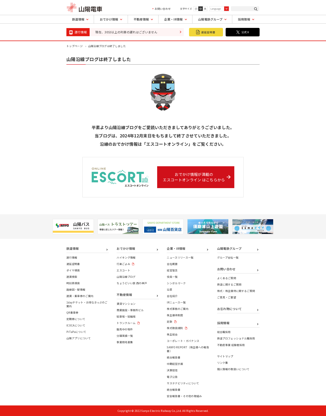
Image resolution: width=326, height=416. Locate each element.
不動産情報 (141, 19)
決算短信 (172, 370)
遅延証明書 (73, 264)
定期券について (75, 319)
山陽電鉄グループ (210, 19)
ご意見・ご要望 (226, 297)
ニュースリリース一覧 (180, 257)
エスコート (123, 270)
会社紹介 (172, 296)
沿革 (169, 289)
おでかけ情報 (109, 19)
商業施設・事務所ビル (130, 310)
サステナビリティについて (183, 383)
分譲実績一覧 (125, 336)
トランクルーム (126, 323)
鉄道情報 (78, 19)
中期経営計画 (175, 364)
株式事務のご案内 (177, 309)
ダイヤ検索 (73, 270)
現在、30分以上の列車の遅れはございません (126, 32)
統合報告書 (173, 357)
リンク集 (222, 363)
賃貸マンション (126, 304)
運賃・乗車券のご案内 (79, 296)
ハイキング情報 (126, 257)
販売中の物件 (125, 329)
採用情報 (244, 19)
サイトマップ (225, 356)
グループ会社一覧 (228, 257)
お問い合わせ (163, 9)
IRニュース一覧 (176, 302)
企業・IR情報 (173, 19)
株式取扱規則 (175, 328)
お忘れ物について (229, 308)
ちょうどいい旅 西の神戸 (132, 283)
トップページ (74, 46)
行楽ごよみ (123, 264)
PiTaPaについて (76, 332)
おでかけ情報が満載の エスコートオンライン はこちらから (194, 177)
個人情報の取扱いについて (233, 369)
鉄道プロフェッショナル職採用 (236, 338)
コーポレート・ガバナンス (183, 341)
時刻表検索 (73, 283)
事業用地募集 (125, 342)
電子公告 (172, 377)
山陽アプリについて (78, 338)
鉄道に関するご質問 (229, 284)
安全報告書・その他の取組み (184, 396)
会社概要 (172, 264)
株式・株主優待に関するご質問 (236, 291)
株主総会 (172, 334)
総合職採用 (224, 332)
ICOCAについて (75, 325)
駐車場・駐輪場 (126, 316)
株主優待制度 (175, 315)
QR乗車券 (72, 312)
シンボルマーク (176, 283)
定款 (169, 321)
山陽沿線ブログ (126, 277)
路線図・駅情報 (75, 289)
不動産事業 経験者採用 (231, 345)
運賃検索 (71, 277)
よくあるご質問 (226, 278)
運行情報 (71, 257)
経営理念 (172, 270)
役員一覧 (172, 277)
